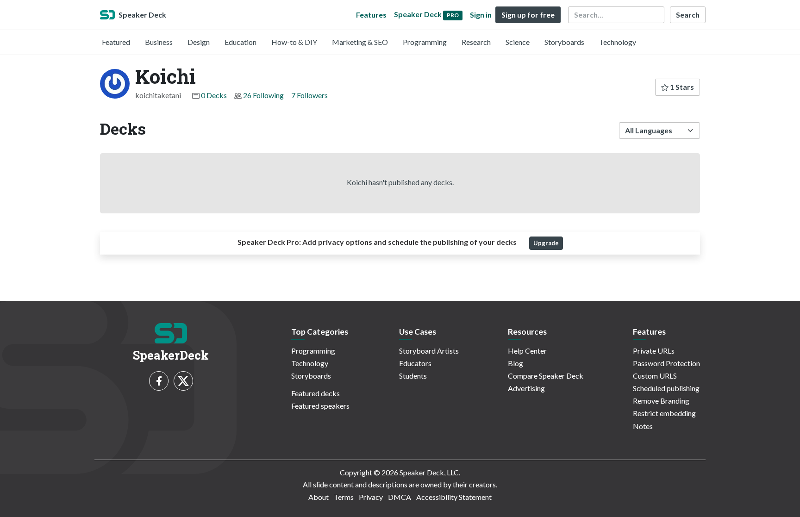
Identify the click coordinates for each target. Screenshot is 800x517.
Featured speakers (320, 405)
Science (518, 41)
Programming (425, 41)
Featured (116, 41)
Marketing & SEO (360, 41)
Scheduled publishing (666, 388)
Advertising (526, 388)
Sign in (481, 14)
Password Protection (666, 363)
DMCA (399, 496)
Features (371, 14)
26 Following (263, 95)
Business (159, 41)
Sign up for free (528, 14)
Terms (344, 496)
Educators (415, 363)
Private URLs (654, 350)
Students (413, 375)
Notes (643, 426)
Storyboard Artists (429, 350)
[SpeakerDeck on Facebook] (159, 381)
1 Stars (681, 86)
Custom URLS (655, 375)
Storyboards (564, 41)
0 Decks (214, 95)
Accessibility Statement (454, 496)
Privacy (371, 496)
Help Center (527, 350)
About (318, 496)
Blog (515, 363)
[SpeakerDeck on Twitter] (183, 381)
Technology (617, 41)
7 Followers (309, 95)
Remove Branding (661, 400)
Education (240, 41)
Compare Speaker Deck (545, 375)
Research (476, 41)
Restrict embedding (664, 413)
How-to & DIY (294, 41)
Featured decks (315, 393)
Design (199, 41)
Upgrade (546, 243)
